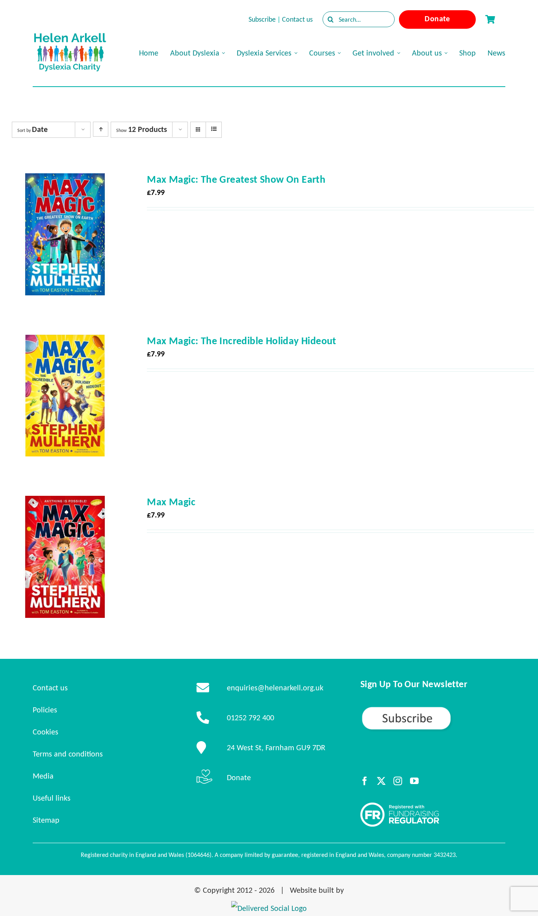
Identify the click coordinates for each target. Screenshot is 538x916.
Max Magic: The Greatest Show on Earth (236, 179)
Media (43, 776)
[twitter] (381, 781)
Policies (45, 709)
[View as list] (213, 129)
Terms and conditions (68, 753)
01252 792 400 (250, 717)
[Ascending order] (100, 129)
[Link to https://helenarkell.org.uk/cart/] (490, 19)
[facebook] (364, 781)
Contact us (297, 19)
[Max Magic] (65, 503)
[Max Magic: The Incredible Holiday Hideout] (65, 342)
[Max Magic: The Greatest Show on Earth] (65, 180)
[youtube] (414, 781)
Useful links (51, 798)
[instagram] (397, 781)
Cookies (45, 731)
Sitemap (46, 820)
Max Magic (171, 501)
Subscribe (262, 19)
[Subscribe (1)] (432, 709)
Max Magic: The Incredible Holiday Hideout (241, 340)
